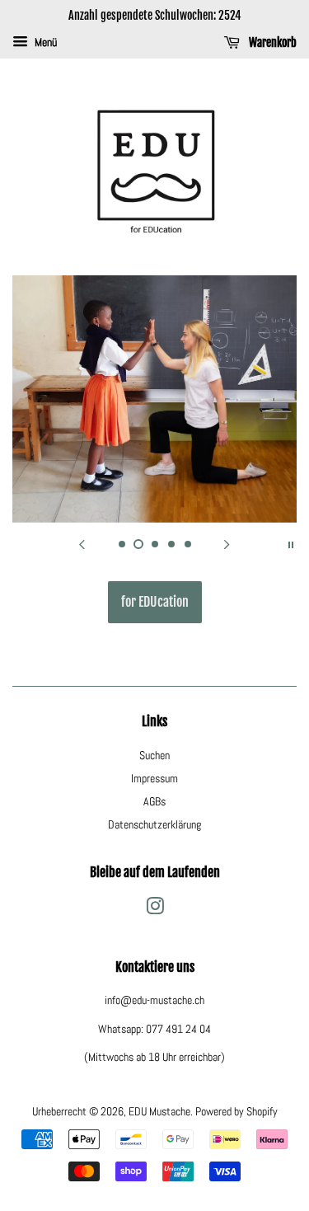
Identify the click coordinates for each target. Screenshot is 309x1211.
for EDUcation (155, 602)
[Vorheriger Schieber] (82, 543)
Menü (44, 42)
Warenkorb (271, 42)
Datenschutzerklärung (154, 824)
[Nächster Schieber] (227, 543)
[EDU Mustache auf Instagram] (155, 909)
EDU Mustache (159, 1111)
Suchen (154, 755)
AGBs (154, 801)
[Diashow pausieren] (291, 543)
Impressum (154, 778)
